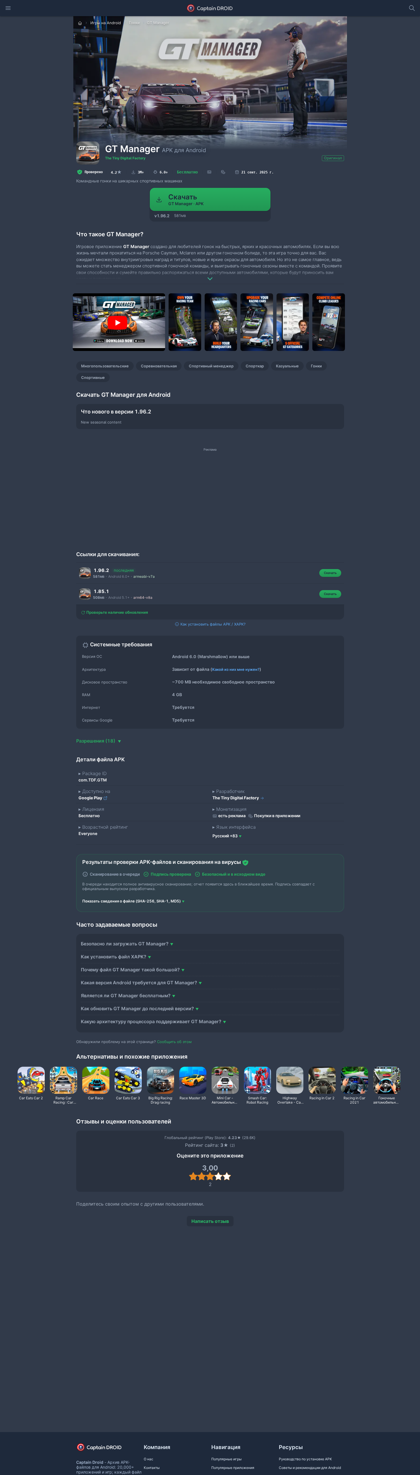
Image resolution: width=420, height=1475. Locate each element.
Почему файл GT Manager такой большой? (130, 969)
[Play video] (117, 323)
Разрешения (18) (96, 741)
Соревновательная (159, 366)
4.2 (116, 172)
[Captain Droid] (104, 1449)
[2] (201, 1176)
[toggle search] (412, 8)
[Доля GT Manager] (337, 22)
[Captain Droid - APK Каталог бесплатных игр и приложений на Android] (210, 8)
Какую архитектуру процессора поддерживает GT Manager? (151, 1021)
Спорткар (255, 366)
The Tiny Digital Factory (125, 158)
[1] (193, 1176)
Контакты (152, 1467)
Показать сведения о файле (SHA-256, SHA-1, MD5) (131, 901)
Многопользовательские (105, 366)
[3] (210, 1176)
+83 (225, 835)
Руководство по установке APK (305, 1459)
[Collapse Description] (210, 274)
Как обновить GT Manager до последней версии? (137, 1008)
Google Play (91, 797)
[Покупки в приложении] (223, 172)
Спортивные (93, 377)
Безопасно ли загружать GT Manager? (125, 944)
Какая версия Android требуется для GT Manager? (139, 982)
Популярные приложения (232, 1467)
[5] (227, 1176)
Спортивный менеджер (211, 366)
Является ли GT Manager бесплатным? (126, 995)
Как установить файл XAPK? (113, 957)
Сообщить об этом (174, 1041)
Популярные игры (226, 1459)
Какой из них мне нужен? (236, 669)
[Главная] (80, 23)
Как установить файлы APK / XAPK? (212, 624)
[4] (218, 1176)
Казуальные (287, 366)
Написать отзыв (210, 1221)
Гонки (316, 366)
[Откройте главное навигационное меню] (8, 8)
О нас (148, 1459)
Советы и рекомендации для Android (310, 1467)
